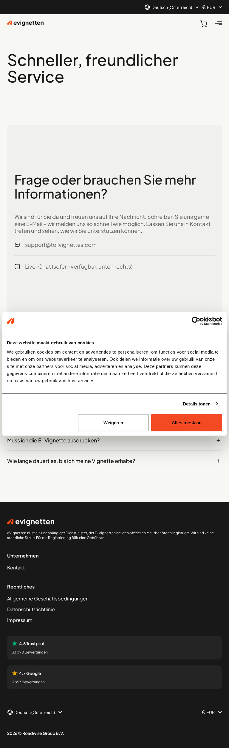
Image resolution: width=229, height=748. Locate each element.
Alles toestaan (187, 422)
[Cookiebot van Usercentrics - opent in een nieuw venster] (196, 320)
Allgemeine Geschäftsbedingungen (48, 598)
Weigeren (113, 422)
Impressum (20, 620)
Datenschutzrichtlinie (31, 609)
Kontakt (16, 567)
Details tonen (197, 403)
